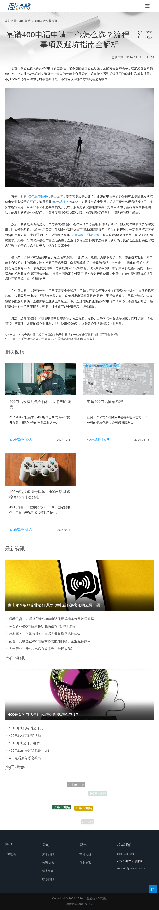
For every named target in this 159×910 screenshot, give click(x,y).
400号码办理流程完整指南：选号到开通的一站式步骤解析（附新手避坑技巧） (69, 334)
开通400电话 (83, 794)
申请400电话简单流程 (105, 401)
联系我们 (48, 879)
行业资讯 (85, 862)
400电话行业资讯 (46, 21)
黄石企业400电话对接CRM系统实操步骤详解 (42, 626)
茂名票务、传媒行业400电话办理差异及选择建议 (45, 633)
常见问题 (85, 854)
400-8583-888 (126, 854)
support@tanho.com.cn (132, 868)
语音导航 (77, 235)
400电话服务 (60, 201)
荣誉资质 (48, 871)
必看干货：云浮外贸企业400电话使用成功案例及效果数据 (51, 618)
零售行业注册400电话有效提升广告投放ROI (41, 648)
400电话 (24, 21)
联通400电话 (61, 800)
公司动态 (48, 862)
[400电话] (19, 6)
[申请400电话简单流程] (118, 379)
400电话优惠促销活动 (25, 735)
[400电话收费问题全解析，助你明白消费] (40, 379)
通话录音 (93, 235)
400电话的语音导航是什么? (29, 750)
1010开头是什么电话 (24, 742)
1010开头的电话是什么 (26, 728)
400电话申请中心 (38, 196)
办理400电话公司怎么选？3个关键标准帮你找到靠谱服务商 (57, 339)
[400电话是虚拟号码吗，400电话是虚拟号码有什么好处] (40, 469)
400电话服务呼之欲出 (25, 757)
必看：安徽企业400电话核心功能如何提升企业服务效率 (50, 641)
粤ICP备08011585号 (79, 904)
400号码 (87, 816)
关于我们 (48, 854)
